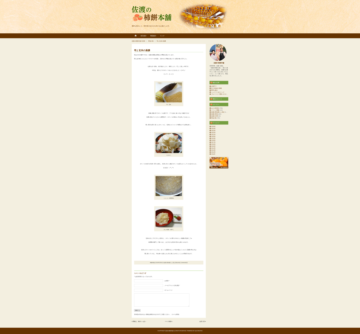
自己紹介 (144, 36)
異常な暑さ (214, 90)
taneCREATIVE (198, 330)
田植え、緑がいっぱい (139, 321)
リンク (162, 36)
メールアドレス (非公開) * (171, 285)
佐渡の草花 (214, 114)
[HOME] (136, 36)
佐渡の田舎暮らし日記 (169, 262)
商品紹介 (153, 36)
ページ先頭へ (169, 321)
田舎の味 (177, 262)
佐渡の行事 (214, 116)
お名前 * (166, 280)
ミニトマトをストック (217, 92)
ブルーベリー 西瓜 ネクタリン (220, 94)
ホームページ (167, 290)
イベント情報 (215, 110)
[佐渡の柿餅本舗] (152, 14)
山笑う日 (202, 321)
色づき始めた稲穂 (216, 88)
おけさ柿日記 (215, 108)
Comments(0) (184, 262)
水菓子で (213, 86)
